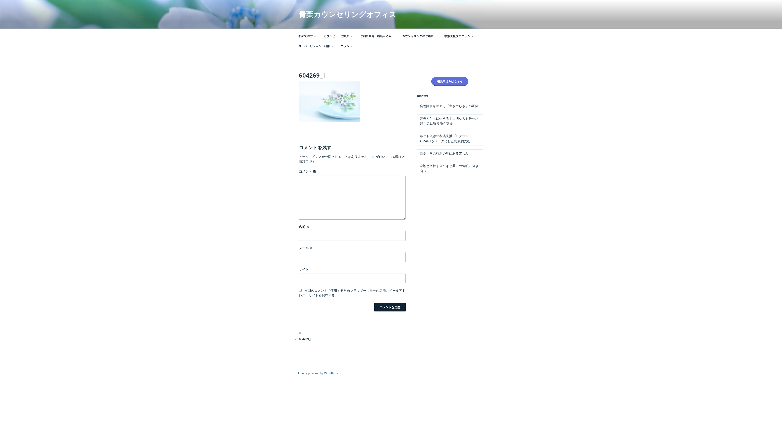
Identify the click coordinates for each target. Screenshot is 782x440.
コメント (307, 171)
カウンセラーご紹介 (336, 36)
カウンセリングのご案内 (418, 36)
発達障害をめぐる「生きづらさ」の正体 (449, 106)
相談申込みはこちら (450, 81)
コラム (345, 46)
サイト (304, 269)
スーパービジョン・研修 (314, 46)
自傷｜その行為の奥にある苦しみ (444, 153)
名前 (304, 227)
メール (306, 248)
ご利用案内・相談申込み (375, 36)
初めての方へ (307, 36)
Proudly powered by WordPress (318, 373)
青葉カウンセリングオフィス (347, 14)
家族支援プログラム (457, 36)
